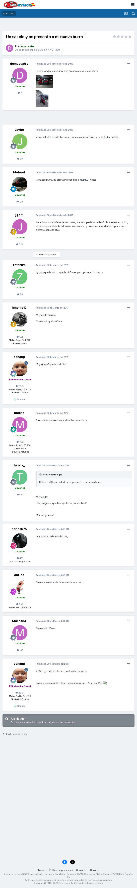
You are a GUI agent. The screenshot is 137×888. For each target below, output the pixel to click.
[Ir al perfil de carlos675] (19, 540)
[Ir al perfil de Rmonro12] (19, 319)
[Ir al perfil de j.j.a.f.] (19, 226)
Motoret (19, 172)
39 (21, 158)
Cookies (94, 870)
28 (21, 294)
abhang (19, 357)
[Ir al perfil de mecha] (19, 424)
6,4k (21, 604)
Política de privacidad (61, 870)
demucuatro (19, 63)
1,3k (21, 336)
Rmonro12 (19, 307)
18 (21, 494)
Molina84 (19, 621)
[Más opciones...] (128, 64)
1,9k (21, 201)
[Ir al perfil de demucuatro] (9, 48)
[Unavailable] (44, 81)
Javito (19, 129)
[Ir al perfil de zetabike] (19, 276)
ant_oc (19, 575)
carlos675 (19, 529)
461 (21, 558)
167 (21, 650)
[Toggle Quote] (40, 474)
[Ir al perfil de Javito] (19, 141)
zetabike (19, 265)
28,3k (21, 386)
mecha (19, 413)
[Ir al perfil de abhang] (19, 368)
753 (21, 441)
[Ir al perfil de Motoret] (19, 184)
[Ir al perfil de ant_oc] (19, 586)
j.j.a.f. (19, 215)
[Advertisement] (68, 25)
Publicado (54, 63)
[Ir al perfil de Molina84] (19, 632)
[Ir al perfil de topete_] (19, 477)
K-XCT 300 (54, 49)
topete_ (19, 465)
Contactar (81, 870)
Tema (41, 870)
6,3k (21, 244)
